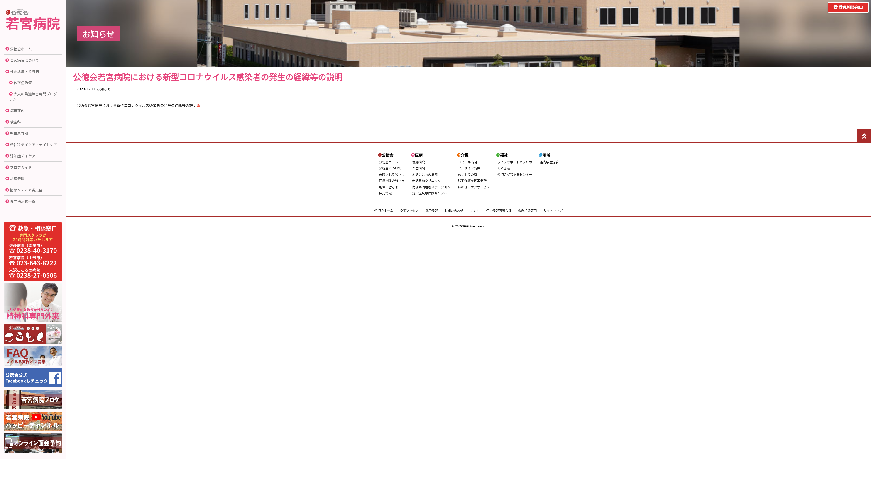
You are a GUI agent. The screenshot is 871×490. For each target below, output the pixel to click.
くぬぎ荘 (503, 168)
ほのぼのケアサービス (474, 186)
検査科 (15, 122)
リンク (475, 210)
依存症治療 (23, 82)
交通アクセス (409, 210)
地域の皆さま (388, 186)
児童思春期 (19, 133)
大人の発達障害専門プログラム (33, 96)
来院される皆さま (391, 174)
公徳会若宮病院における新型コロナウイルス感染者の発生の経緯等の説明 (136, 105)
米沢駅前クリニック (426, 180)
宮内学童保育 (549, 161)
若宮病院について (24, 60)
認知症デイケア (22, 156)
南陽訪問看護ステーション (431, 186)
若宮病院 (33, 20)
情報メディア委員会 (26, 190)
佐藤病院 (418, 161)
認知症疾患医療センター (429, 193)
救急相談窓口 (851, 7)
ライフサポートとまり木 (514, 161)
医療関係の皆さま (391, 180)
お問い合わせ (453, 210)
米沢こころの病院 (425, 174)
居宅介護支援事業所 (472, 180)
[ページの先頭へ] (864, 136)
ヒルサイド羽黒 (469, 168)
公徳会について (390, 168)
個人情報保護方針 (498, 210)
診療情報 (17, 178)
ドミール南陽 (467, 161)
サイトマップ (553, 210)
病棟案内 (17, 110)
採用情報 (385, 193)
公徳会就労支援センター (514, 174)
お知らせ (104, 88)
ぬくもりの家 (467, 174)
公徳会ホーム (21, 48)
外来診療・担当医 (24, 71)
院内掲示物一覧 (22, 201)
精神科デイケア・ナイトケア (33, 144)
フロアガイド (21, 167)
